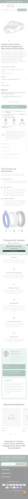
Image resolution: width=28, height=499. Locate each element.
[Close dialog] (27, 245)
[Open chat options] (25, 492)
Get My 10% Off (14, 250)
